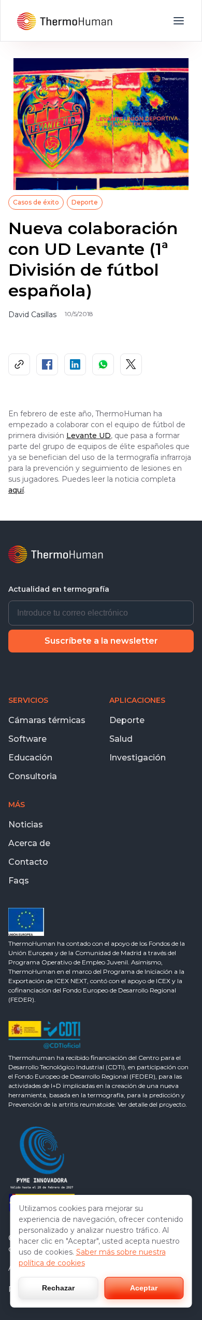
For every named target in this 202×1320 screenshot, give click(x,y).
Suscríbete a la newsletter (101, 641)
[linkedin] (75, 364)
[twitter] (131, 364)
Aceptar (143, 1288)
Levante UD (88, 435)
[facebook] (47, 364)
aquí (16, 490)
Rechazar (58, 1288)
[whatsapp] (103, 364)
